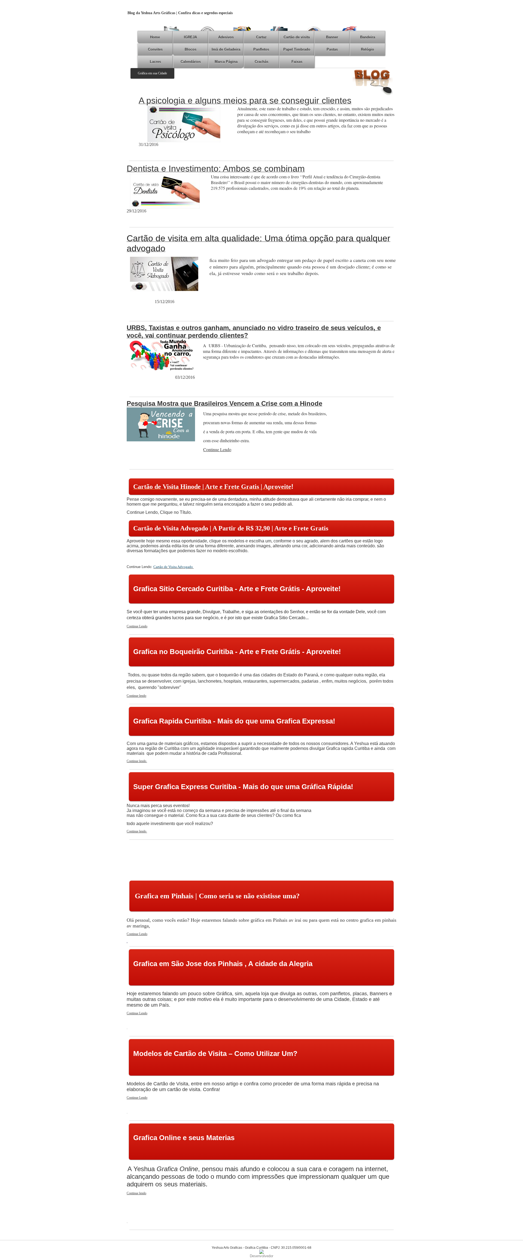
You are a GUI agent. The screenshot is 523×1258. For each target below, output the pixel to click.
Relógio (367, 49)
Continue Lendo (137, 626)
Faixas (296, 62)
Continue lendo (136, 696)
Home (155, 37)
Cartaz (261, 37)
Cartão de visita (297, 37)
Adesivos (226, 37)
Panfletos (261, 49)
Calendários (191, 62)
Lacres (155, 62)
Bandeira (367, 37)
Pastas (332, 49)
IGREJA (190, 37)
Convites (155, 49)
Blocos (190, 49)
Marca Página (226, 62)
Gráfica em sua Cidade (152, 73)
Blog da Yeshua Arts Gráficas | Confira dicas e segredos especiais (180, 13)
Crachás (261, 62)
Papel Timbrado (296, 49)
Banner (332, 37)
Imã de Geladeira (226, 49)
